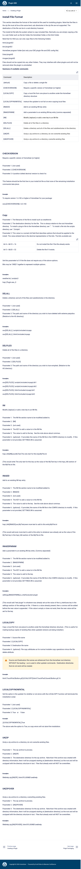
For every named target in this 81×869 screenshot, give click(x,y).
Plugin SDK (12, 3)
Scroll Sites (38, 864)
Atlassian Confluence (49, 864)
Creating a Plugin (16, 10)
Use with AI (71, 11)
